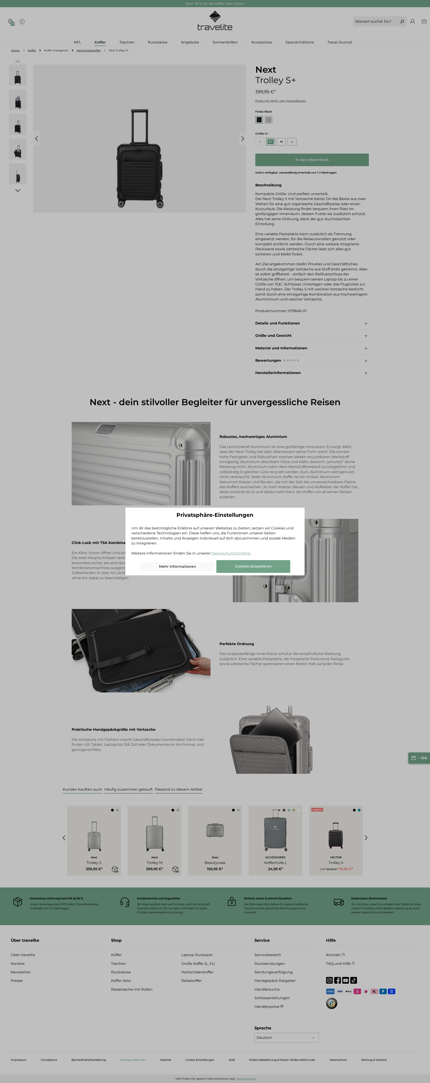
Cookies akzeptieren (253, 566)
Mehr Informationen (177, 566)
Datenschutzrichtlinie (230, 553)
